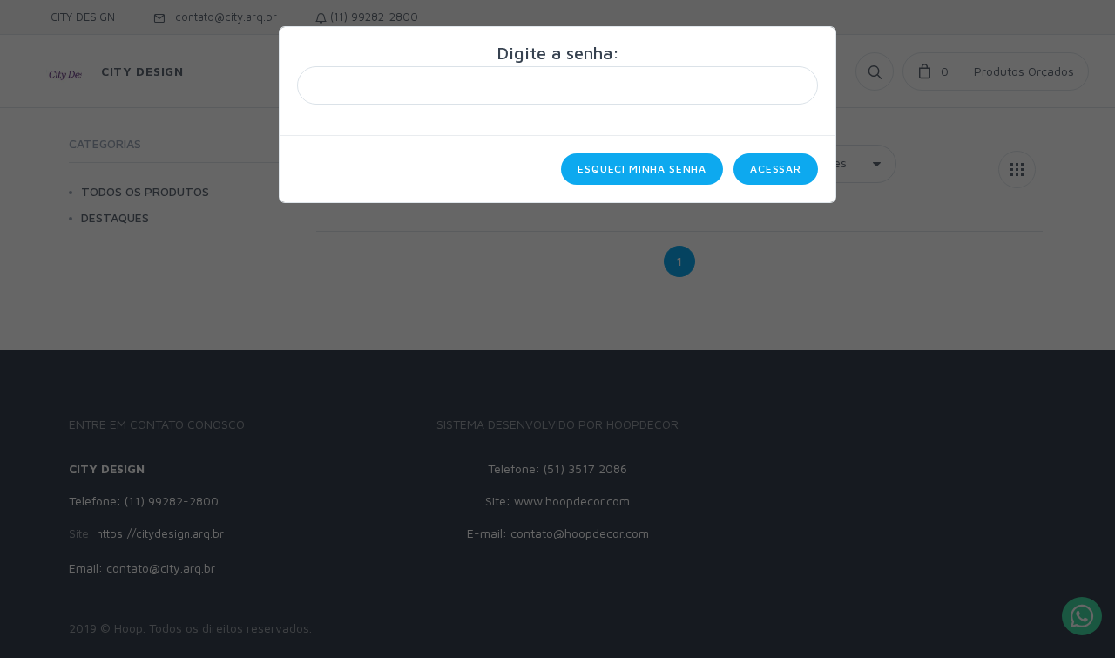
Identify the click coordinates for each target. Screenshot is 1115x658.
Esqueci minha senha (642, 168)
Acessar (775, 168)
